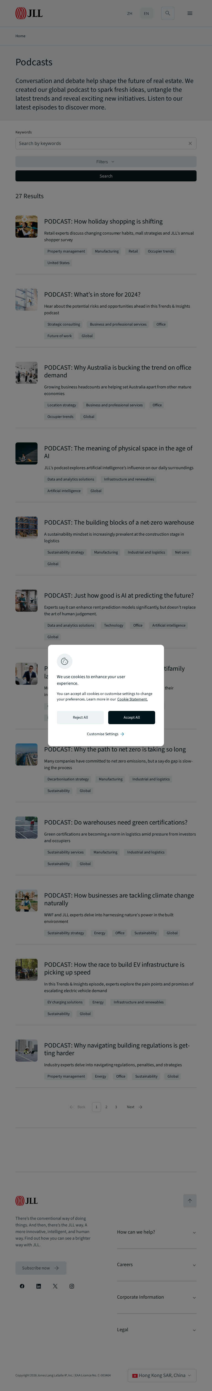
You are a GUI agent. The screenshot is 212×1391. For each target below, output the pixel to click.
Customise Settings (106, 734)
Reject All (80, 717)
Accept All (132, 717)
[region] (106, 695)
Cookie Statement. (132, 699)
